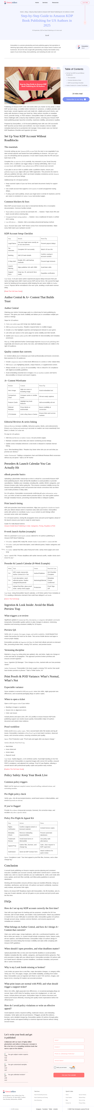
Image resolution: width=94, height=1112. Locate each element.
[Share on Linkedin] (3, 559)
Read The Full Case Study (13, 291)
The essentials (71, 77)
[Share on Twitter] (3, 555)
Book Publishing (49, 30)
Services (45, 2)
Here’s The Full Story (12, 599)
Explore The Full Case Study (14, 769)
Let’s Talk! (85, 2)
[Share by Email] (3, 562)
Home (37, 2)
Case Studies (69, 1097)
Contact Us (68, 1103)
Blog (26, 12)
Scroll (47, 35)
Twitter (50, 1109)
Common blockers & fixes (74, 80)
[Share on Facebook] (3, 552)
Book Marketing (38, 1100)
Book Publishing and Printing (41, 1097)
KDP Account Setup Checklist (75, 82)
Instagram (38, 1109)
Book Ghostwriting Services (40, 1094)
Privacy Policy (82, 1103)
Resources (55, 2)
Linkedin (55, 1109)
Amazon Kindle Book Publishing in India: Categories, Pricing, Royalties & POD (29, 526)
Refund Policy (82, 1097)
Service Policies (82, 1094)
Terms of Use (82, 1100)
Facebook (45, 1109)
